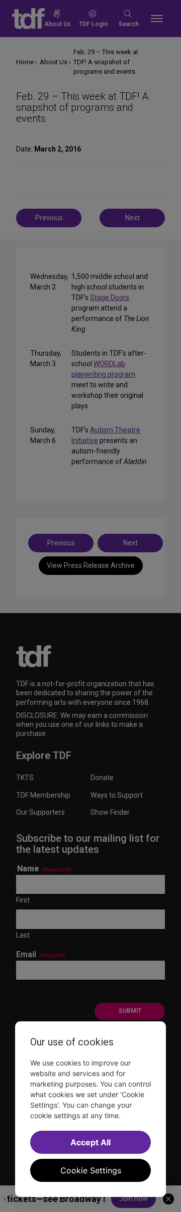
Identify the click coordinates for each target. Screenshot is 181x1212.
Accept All (90, 1142)
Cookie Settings (90, 1170)
